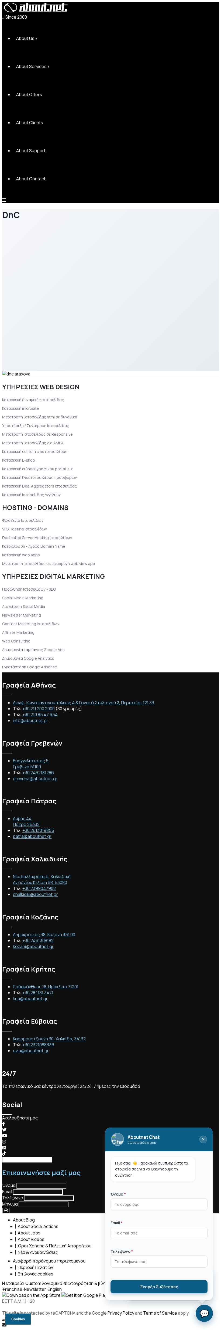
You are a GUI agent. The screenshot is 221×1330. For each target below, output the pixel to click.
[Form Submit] (6, 1210)
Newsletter (35, 1289)
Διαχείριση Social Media (23, 606)
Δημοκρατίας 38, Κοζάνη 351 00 (44, 935)
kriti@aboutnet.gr (30, 998)
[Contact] (110, 1325)
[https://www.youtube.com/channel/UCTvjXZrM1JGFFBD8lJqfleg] (4, 1136)
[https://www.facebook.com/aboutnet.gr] (3, 1124)
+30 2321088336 (38, 1045)
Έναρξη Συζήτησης (159, 1287)
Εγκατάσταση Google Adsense (29, 666)
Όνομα (9, 1185)
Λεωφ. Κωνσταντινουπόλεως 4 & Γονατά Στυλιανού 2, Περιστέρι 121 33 (83, 703)
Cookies (18, 1319)
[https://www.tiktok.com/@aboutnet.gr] (4, 1153)
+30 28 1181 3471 (37, 993)
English (55, 1289)
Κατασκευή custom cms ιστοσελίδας (34, 451)
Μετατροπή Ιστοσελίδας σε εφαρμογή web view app (48, 563)
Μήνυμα (10, 1204)
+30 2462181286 (38, 773)
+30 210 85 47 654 (40, 715)
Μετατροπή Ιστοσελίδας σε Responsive (37, 434)
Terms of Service (160, 1313)
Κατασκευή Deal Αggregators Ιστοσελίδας (39, 486)
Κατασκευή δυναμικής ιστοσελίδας (33, 399)
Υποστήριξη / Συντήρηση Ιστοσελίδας (35, 425)
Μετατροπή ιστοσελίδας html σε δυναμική (39, 416)
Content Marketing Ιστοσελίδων (30, 623)
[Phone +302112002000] (110, 1319)
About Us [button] (25, 38)
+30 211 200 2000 (38, 709)
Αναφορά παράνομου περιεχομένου (49, 1261)
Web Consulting (16, 641)
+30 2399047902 (39, 888)
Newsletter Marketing (21, 615)
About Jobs (29, 1233)
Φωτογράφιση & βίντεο (87, 1283)
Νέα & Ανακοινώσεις (38, 1252)
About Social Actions (38, 1226)
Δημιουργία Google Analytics (28, 658)
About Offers (29, 94)
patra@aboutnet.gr (32, 836)
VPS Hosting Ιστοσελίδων (24, 529)
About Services (31, 66)
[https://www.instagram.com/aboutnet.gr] (4, 1142)
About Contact (31, 179)
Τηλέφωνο (12, 1198)
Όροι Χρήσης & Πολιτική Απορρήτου (54, 1246)
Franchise (12, 1289)
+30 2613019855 (38, 830)
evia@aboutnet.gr (31, 1051)
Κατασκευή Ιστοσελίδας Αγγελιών (31, 494)
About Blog (24, 1220)
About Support (31, 151)
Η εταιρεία (13, 1283)
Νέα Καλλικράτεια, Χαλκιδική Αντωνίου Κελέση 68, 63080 (42, 879)
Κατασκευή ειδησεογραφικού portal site (38, 468)
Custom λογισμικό (43, 1283)
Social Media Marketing (22, 597)
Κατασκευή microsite (20, 408)
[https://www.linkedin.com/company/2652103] (4, 1147)
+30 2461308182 (38, 940)
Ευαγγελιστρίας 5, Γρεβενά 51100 (31, 764)
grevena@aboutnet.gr (35, 778)
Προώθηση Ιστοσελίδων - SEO (29, 589)
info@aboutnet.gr (30, 720)
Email (7, 1191)
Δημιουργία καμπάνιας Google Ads (33, 649)
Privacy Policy (121, 1313)
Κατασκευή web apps (21, 554)
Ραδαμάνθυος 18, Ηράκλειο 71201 (45, 987)
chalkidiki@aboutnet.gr (35, 894)
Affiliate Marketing (18, 632)
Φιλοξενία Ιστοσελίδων (22, 520)
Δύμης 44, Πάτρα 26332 (26, 821)
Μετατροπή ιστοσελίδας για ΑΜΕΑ (33, 442)
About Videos (31, 1239)
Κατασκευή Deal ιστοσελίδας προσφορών (39, 477)
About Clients (29, 123)
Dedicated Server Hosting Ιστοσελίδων (37, 537)
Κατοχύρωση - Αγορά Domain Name (33, 546)
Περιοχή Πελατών (35, 1267)
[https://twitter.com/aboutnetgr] (4, 1130)
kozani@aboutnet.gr (33, 946)
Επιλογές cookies (35, 1274)
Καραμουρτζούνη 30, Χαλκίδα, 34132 (49, 1039)
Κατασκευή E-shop (18, 460)
